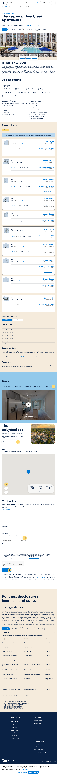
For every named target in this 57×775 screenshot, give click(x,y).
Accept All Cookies (33, 772)
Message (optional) (6, 543)
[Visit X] (25, 761)
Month (3, 535)
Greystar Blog (14, 741)
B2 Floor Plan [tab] (17, 386)
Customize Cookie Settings (40, 752)
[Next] (54, 632)
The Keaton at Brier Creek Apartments (28, 6)
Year (16, 535)
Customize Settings (22, 772)
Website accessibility (38, 749)
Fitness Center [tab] (38, 386)
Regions (35, 726)
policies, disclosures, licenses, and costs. (28, 356)
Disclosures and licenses (40, 733)
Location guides (14, 735)
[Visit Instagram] (19, 761)
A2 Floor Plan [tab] (6, 386)
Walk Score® (48, 491)
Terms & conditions (38, 738)
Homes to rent (14, 721)
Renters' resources (15, 732)
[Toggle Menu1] (53, 3)
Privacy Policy (25, 769)
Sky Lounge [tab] (49, 386)
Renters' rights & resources (40, 744)
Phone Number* (5, 519)
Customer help (14, 727)
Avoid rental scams (15, 724)
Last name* (30, 512)
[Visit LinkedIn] (22, 761)
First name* (4, 512)
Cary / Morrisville (14, 6)
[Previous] (50, 632)
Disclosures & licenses (39, 741)
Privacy (35, 736)
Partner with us (37, 717)
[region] (28, 769)
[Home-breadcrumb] (2, 6)
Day (9, 535)
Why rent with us (15, 738)
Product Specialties (38, 728)
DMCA (35, 746)
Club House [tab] (27, 386)
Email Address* (5, 526)
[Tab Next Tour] (53, 386)
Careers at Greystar (38, 723)
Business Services (38, 720)
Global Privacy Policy (34, 558)
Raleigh (6, 6)
